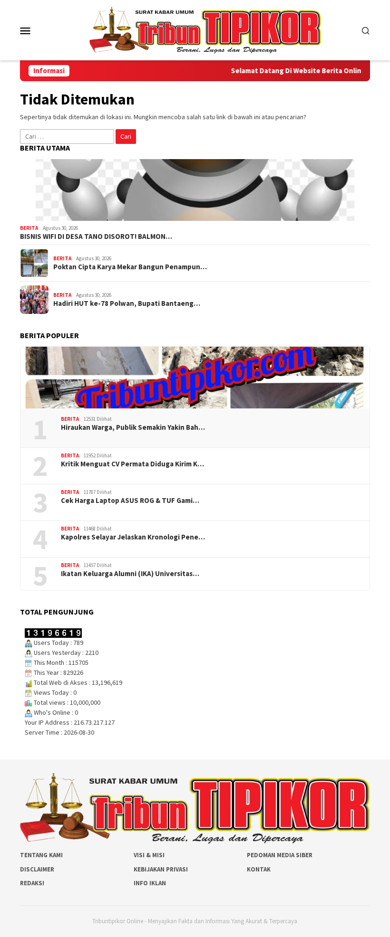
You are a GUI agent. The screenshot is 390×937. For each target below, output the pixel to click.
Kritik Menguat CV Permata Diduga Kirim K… (132, 464)
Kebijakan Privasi (161, 869)
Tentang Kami (41, 855)
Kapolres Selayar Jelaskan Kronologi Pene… (133, 537)
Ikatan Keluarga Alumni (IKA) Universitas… (130, 573)
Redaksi (32, 883)
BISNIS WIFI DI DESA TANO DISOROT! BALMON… (96, 236)
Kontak (259, 869)
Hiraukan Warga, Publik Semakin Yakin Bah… (133, 427)
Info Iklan (150, 883)
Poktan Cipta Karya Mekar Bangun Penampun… (130, 267)
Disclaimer (37, 869)
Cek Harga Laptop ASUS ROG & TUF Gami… (130, 500)
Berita (29, 228)
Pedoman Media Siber (279, 855)
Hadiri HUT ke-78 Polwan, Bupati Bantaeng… (126, 303)
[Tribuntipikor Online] (205, 29)
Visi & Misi (149, 855)
